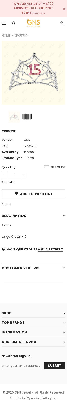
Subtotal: (9, 182)
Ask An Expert (50, 249)
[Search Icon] (13, 23)
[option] (33, 73)
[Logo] (33, 23)
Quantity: (9, 167)
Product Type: (12, 158)
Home (6, 35)
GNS (27, 140)
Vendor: (8, 140)
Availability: (10, 152)
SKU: (5, 146)
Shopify (15, 398)
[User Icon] (62, 23)
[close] (64, 8)
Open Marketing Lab (42, 398)
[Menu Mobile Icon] (4, 23)
